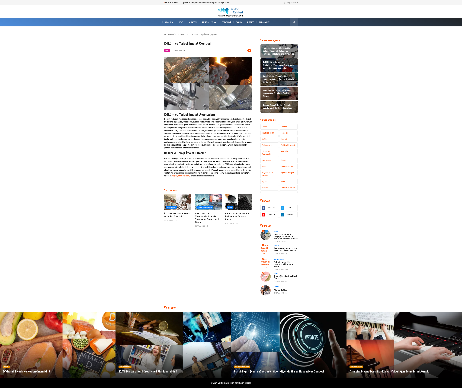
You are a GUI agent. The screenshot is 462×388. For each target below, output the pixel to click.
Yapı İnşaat (266, 160)
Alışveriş (284, 151)
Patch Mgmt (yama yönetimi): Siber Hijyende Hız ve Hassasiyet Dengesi (279, 371)
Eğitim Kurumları (287, 166)
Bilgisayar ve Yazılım (267, 174)
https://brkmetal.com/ (181, 176)
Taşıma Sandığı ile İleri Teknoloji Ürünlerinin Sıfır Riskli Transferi (203, 3)
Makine (265, 188)
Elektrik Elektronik (288, 145)
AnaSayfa (169, 22)
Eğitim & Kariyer (287, 172)
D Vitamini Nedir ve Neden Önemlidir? (26, 371)
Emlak (283, 181)
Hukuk (283, 160)
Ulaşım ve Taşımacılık (205, 207)
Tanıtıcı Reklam (209, 22)
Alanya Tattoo (280, 289)
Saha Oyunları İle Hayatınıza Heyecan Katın (283, 264)
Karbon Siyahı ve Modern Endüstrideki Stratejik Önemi (237, 216)
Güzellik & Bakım (288, 188)
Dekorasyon (264, 22)
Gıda (264, 166)
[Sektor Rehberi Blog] (231, 11)
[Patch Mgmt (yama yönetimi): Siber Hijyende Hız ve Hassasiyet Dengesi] (288, 345)
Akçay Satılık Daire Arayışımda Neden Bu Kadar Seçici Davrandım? (286, 236)
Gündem (193, 22)
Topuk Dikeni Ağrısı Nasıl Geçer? (285, 277)
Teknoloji (226, 22)
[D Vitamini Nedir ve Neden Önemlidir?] (58, 345)
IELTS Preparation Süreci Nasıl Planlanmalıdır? (148, 371)
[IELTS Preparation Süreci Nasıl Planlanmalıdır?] (173, 345)
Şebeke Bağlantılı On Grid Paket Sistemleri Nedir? (286, 249)
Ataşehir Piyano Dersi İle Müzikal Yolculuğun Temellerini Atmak (389, 371)
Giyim (264, 181)
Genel (181, 22)
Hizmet (250, 22)
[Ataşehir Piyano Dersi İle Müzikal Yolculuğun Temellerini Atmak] (404, 345)
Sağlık (239, 22)
